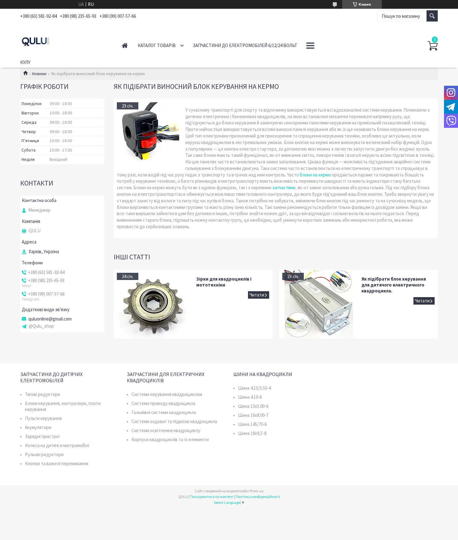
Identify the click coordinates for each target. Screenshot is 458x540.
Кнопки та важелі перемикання (56, 463)
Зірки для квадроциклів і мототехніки (223, 282)
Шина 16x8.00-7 (253, 415)
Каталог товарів (157, 45)
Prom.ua (257, 491)
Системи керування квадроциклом (166, 394)
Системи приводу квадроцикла (163, 403)
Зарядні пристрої (42, 436)
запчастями (283, 187)
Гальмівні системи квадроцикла (163, 412)
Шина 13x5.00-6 (253, 406)
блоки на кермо (315, 175)
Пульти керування (43, 418)
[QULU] (64, 40)
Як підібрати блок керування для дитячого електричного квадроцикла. (393, 285)
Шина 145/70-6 (252, 424)
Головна (124, 45)
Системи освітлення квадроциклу (165, 430)
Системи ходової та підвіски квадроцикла (174, 421)
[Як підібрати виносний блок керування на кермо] (148, 133)
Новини (39, 73)
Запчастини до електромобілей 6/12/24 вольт (245, 45)
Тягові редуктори (42, 394)
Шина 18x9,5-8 (252, 433)
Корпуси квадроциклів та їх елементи (170, 439)
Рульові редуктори (44, 454)
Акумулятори (38, 427)
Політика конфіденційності (258, 496)
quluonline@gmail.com (50, 319)
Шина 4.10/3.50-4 (254, 388)
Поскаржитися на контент (211, 496)
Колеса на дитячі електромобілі (57, 445)
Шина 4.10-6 (250, 397)
